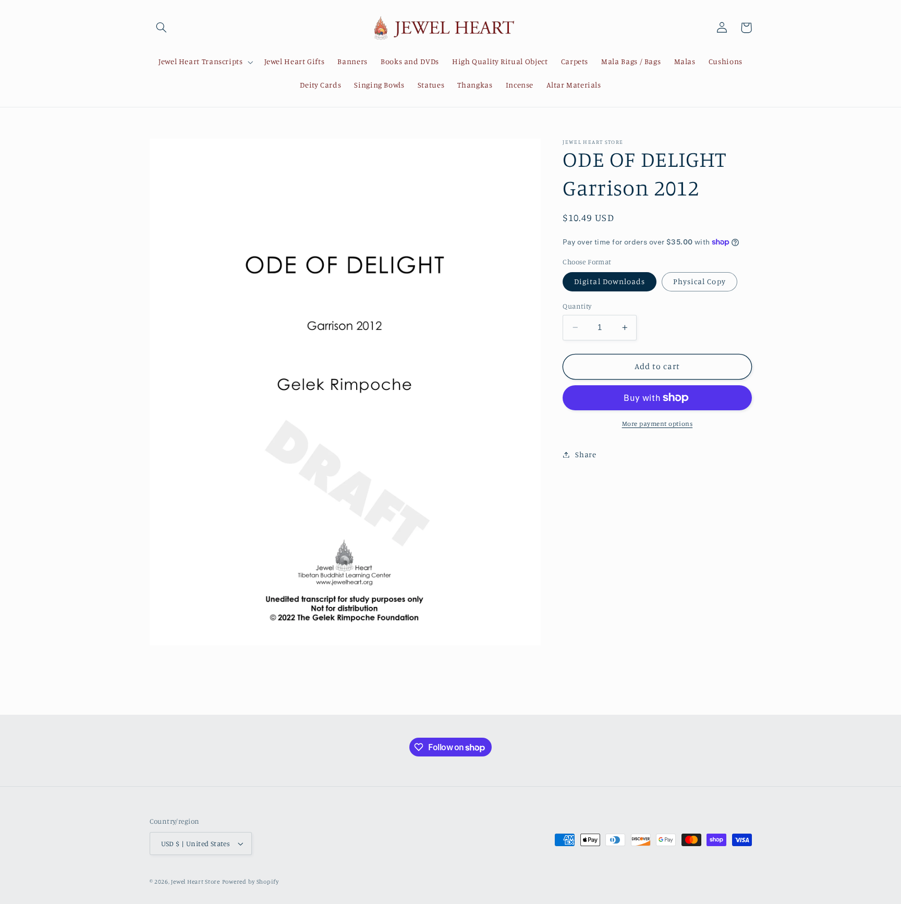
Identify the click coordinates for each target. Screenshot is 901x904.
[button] (162, 28)
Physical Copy (699, 281)
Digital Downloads (609, 281)
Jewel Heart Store (195, 881)
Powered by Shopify (250, 881)
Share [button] (585, 454)
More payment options (657, 423)
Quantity (577, 306)
